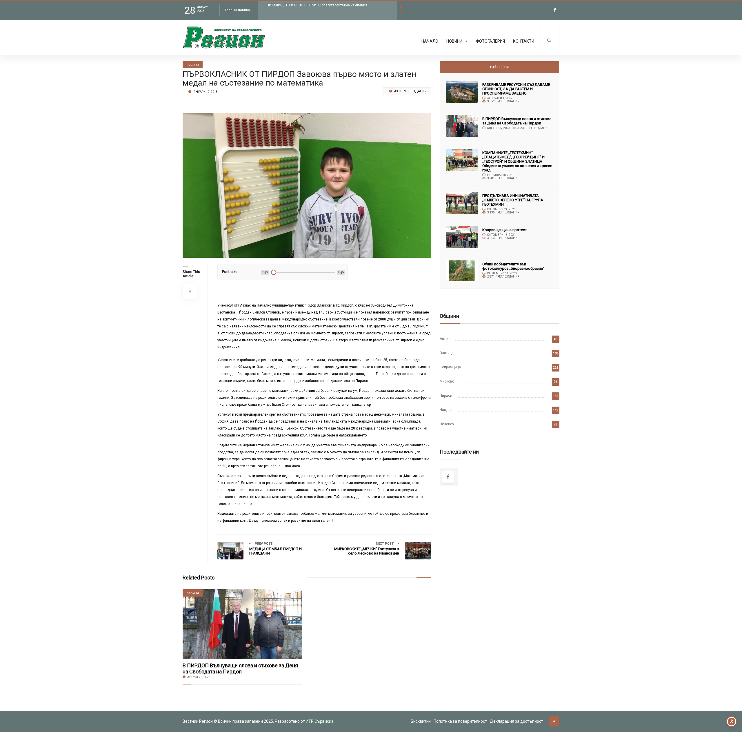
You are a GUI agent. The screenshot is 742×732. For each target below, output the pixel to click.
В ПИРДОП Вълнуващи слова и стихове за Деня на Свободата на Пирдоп (240, 668)
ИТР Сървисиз (319, 721)
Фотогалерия (490, 41)
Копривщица (450, 367)
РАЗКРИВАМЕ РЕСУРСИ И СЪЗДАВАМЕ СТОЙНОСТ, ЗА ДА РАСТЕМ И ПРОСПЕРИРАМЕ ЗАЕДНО (516, 88)
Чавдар (446, 410)
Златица (447, 353)
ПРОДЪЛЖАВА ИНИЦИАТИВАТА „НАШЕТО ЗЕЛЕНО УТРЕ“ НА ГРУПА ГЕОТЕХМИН (512, 199)
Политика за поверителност (460, 721)
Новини (454, 41)
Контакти (523, 41)
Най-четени (499, 67)
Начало (429, 41)
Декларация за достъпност (516, 721)
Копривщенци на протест (504, 230)
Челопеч (447, 424)
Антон (445, 339)
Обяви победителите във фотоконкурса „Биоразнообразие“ (513, 266)
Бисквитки (421, 721)
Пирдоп (446, 396)
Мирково (447, 381)
